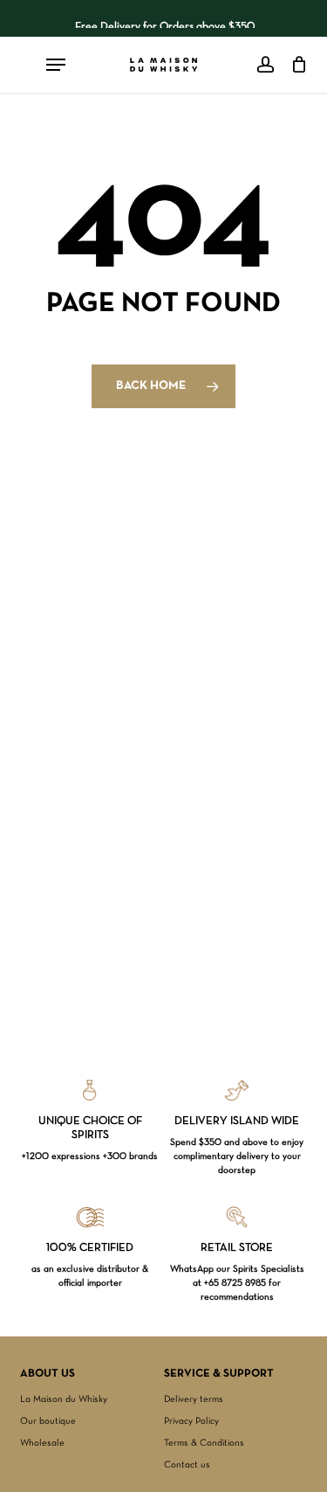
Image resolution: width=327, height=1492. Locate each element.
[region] (164, 18)
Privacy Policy (191, 1421)
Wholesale (42, 1443)
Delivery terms (193, 1399)
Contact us (187, 1465)
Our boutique (48, 1421)
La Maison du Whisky (63, 1399)
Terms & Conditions (204, 1443)
